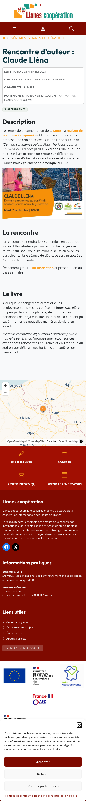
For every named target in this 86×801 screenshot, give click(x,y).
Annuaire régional (17, 622)
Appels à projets (16, 638)
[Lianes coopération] (43, 11)
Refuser (43, 774)
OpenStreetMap (68, 441)
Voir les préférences (43, 786)
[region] (43, 413)
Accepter (43, 762)
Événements (14, 633)
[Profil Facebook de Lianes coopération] (6, 547)
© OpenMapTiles (35, 441)
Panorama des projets (20, 627)
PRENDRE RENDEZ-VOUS (23, 648)
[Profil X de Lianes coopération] (15, 547)
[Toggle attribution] (81, 441)
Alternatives (16, 109)
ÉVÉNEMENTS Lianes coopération (37, 38)
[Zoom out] (5, 392)
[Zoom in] (5, 385)
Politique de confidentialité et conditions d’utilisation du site (41, 795)
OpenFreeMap (16, 441)
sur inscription (43, 268)
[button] (79, 725)
